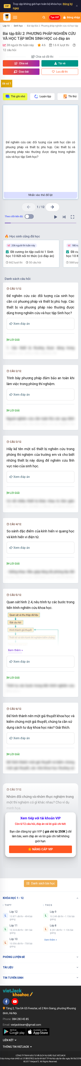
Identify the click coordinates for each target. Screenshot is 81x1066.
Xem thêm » (15, 650)
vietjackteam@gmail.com (26, 1024)
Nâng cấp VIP (42, 849)
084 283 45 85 (20, 1019)
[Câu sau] (52, 207)
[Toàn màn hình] (72, 217)
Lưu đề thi (62, 71)
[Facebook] (6, 1001)
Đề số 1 (6, 83)
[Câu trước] (29, 207)
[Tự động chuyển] (55, 217)
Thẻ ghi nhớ (18, 96)
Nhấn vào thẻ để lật (40, 195)
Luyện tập (45, 96)
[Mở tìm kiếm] (43, 17)
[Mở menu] (15, 17)
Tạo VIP (54, 17)
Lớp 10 (6, 26)
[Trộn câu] (64, 217)
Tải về (62, 63)
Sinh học (18, 26)
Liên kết (9, 1040)
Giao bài (23, 71)
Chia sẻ (23, 63)
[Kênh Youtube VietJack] (14, 1001)
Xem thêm (49, 939)
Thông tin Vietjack (16, 1046)
